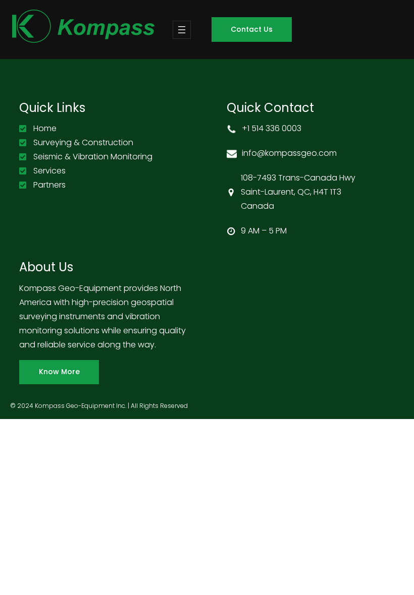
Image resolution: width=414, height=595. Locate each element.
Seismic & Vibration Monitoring (92, 156)
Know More (59, 372)
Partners (49, 185)
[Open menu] (182, 30)
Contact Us (252, 29)
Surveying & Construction (83, 142)
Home (45, 128)
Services (49, 170)
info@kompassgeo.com (289, 153)
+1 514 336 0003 (271, 128)
